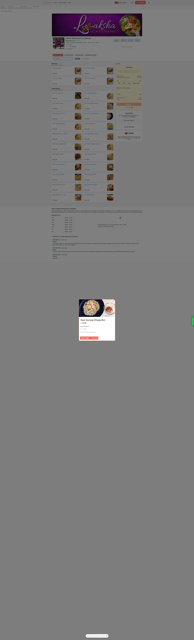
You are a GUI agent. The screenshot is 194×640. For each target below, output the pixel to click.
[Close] (113, 301)
